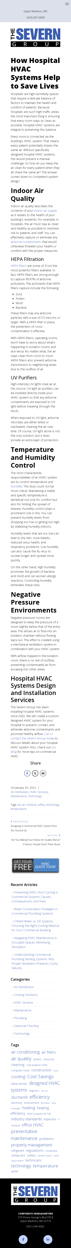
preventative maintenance (24, 1134)
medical (31, 804)
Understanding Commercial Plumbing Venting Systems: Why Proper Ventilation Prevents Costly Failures (35, 961)
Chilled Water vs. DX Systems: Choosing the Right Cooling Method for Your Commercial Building (35, 925)
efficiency (40, 1097)
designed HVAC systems (35, 1086)
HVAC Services (39, 792)
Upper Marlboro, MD (35, 11)
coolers (55, 1071)
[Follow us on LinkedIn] (47, 1239)
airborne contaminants (26, 242)
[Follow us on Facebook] (23, 1239)
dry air (21, 804)
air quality (21, 1058)
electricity (16, 1103)
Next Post (53, 835)
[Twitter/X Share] (35, 773)
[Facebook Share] (27, 773)
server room (44, 1155)
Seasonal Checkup (26, 1026)
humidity (16, 486)
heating (28, 1107)
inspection (50, 1119)
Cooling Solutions (26, 995)
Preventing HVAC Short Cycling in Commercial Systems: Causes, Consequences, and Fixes (35, 896)
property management (31, 1145)
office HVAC (33, 1125)
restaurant (18, 1155)
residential (51, 1150)
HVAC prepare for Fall (39, 1113)
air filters (49, 1052)
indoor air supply (45, 210)
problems (46, 1138)
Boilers (37, 1059)
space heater (17, 1160)
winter (14, 1171)
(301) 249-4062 (35, 1226)
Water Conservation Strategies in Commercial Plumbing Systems (34, 911)
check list (48, 1059)
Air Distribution (19, 792)
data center (19, 1083)
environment (31, 1103)
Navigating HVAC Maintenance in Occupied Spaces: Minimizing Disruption (34, 942)
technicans (33, 1160)
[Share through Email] (43, 773)
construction (42, 1070)
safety (41, 804)
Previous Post (20, 821)
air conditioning (25, 1052)
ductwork (19, 1097)
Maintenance (19, 796)
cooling (18, 1076)
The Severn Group (35, 37)
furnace (45, 1103)
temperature (18, 809)
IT (59, 1119)
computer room (20, 1070)
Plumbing (20, 1018)
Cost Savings (40, 1076)
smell (56, 1155)
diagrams (34, 1090)
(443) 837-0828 (36, 17)
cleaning (17, 1064)
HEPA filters (19, 266)
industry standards (26, 1118)
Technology (35, 796)
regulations (35, 1150)
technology (52, 804)
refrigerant (17, 1150)
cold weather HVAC (37, 1065)
